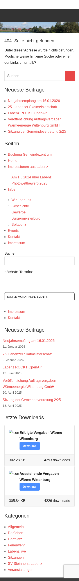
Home (12, 160)
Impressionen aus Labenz (28, 167)
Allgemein (16, 527)
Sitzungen (16, 557)
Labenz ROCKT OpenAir (27, 113)
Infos (11, 189)
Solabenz (18, 224)
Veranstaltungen (20, 570)
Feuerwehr (16, 545)
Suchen (10, 253)
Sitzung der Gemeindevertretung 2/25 (37, 131)
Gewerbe (18, 212)
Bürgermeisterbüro (25, 218)
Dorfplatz (15, 539)
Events (13, 230)
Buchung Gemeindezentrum (30, 154)
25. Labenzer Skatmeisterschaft (32, 107)
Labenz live (17, 551)
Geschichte (20, 206)
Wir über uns (21, 200)
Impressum (16, 243)
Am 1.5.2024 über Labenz (31, 177)
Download (29, 445)
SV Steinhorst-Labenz (25, 563)
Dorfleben (15, 533)
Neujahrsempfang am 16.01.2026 (34, 101)
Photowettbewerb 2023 (29, 183)
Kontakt (14, 237)
